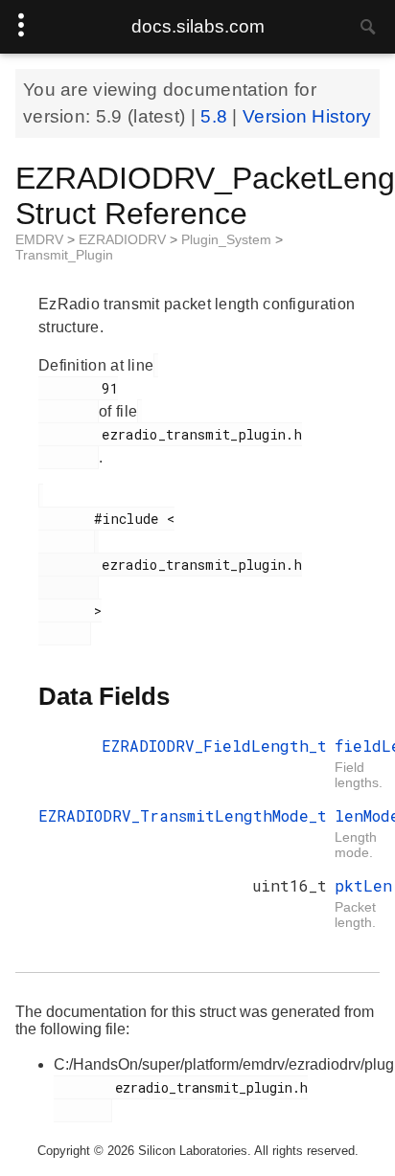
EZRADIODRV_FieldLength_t (214, 745)
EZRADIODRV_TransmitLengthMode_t (182, 815)
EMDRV (41, 239)
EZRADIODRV (124, 239)
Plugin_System (228, 239)
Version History (307, 116)
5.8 (216, 116)
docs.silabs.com (198, 26)
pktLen (363, 885)
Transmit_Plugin (64, 254)
